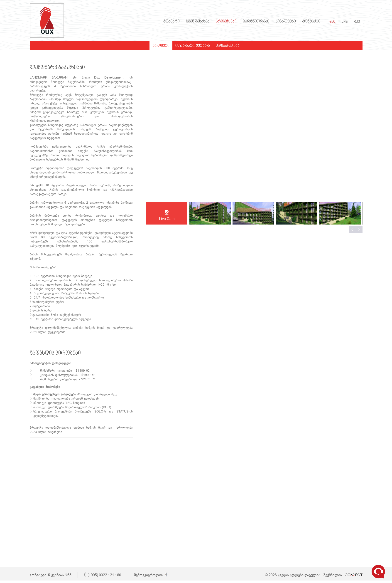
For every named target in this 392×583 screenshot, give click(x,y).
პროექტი (160, 45)
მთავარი (171, 21)
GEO (332, 22)
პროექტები (226, 21)
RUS (357, 22)
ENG (345, 22)
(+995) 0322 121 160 (104, 575)
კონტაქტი (311, 21)
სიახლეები (286, 21)
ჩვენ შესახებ (197, 21)
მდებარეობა (228, 45)
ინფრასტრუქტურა (192, 45)
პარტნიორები (256, 21)
